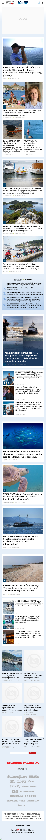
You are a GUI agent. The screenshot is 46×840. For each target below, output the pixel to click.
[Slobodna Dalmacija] (23, 762)
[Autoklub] (27, 791)
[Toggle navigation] (2, 2)
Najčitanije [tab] (18, 280)
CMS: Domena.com (29, 832)
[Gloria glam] (19, 786)
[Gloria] (12, 786)
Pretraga (32, 753)
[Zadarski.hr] (33, 800)
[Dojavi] (10, 3)
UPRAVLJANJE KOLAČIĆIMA (23, 825)
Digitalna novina (22, 818)
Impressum (26, 816)
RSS (31, 818)
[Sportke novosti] (12, 781)
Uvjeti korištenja (10, 814)
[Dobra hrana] (29, 786)
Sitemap (38, 818)
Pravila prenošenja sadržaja (29, 814)
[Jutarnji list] (17, 776)
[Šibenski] (23, 805)
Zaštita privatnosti (12, 816)
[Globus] (21, 781)
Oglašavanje (9, 818)
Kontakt (35, 816)
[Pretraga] (43, 3)
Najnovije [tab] (28, 280)
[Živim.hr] (32, 781)
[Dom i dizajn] (15, 791)
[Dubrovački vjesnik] (16, 800)
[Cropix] (30, 796)
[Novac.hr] (16, 796)
